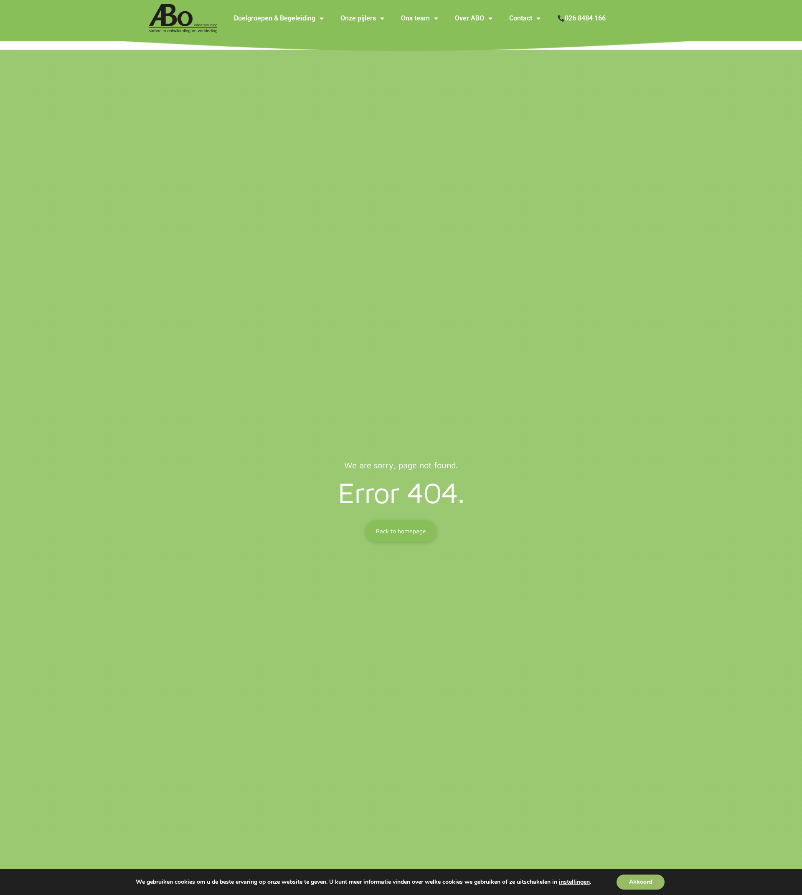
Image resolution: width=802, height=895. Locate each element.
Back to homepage (401, 530)
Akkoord (640, 882)
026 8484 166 (585, 18)
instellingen (574, 882)
